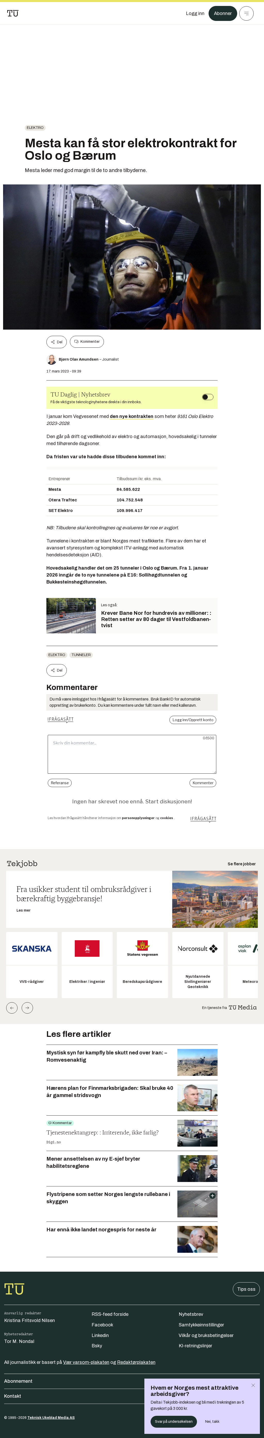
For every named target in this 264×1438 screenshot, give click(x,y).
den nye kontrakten (131, 416)
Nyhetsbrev (191, 1314)
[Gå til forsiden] (13, 13)
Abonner (223, 13)
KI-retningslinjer (195, 1345)
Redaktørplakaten (136, 1362)
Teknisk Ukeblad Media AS (51, 1418)
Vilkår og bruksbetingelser (206, 1335)
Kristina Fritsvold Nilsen (29, 1320)
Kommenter (90, 342)
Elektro (35, 128)
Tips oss (246, 1289)
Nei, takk (212, 1422)
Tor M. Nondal (19, 1341)
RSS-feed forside (110, 1314)
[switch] (207, 397)
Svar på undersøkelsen (174, 1422)
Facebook (102, 1324)
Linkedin (100, 1335)
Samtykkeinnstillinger (201, 1324)
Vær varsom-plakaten (86, 1362)
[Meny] (246, 13)
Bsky (97, 1345)
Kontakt (12, 1396)
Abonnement (18, 1381)
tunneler (81, 655)
